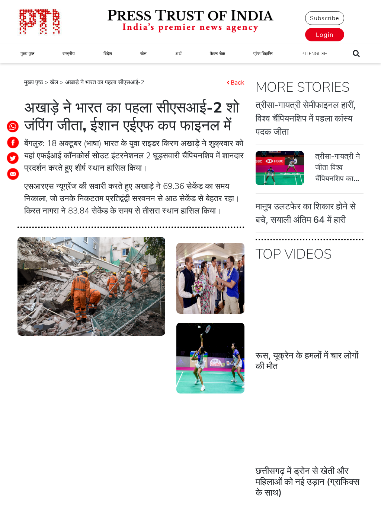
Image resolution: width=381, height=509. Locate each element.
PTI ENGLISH (314, 54)
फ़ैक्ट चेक (217, 54)
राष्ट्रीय (69, 54)
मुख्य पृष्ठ (27, 54)
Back (237, 82)
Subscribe (324, 18)
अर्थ (178, 54)
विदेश (107, 54)
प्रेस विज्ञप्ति (263, 54)
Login (324, 34)
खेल (143, 54)
